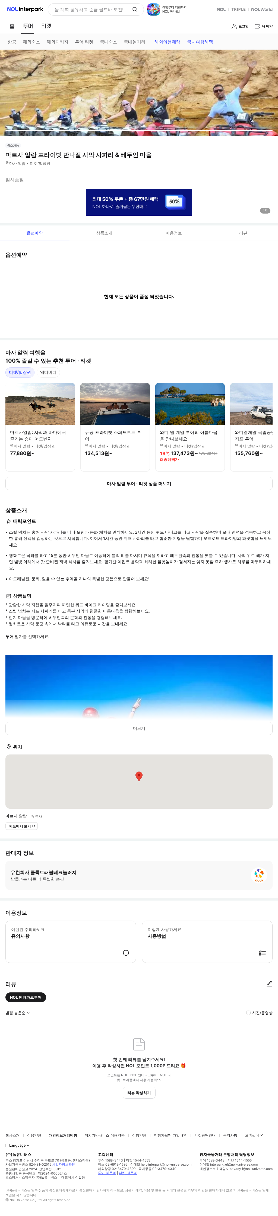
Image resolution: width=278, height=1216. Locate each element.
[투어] (27, 26)
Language (17, 1145)
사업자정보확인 (63, 1164)
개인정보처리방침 (63, 1135)
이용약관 (34, 1135)
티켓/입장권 (20, 372)
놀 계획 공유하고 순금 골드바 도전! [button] (89, 9)
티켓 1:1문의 (128, 1173)
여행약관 (139, 1135)
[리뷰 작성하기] (269, 984)
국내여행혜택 (200, 41)
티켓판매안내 (205, 1135)
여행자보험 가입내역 (170, 1135)
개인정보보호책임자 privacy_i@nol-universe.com (236, 1169)
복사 (38, 816)
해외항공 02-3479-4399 (116, 1169)
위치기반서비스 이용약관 (105, 1135)
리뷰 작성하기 (139, 1092)
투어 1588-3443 (110, 1160)
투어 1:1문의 (107, 1173)
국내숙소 (108, 41)
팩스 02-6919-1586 (112, 1164)
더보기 (139, 728)
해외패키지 (57, 41)
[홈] (12, 26)
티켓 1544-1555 (138, 1160)
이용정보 (174, 233)
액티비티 (48, 372)
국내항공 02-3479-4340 (157, 1169)
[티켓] (46, 26)
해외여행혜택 (167, 41)
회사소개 (12, 1135)
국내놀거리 (135, 41)
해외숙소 (31, 41)
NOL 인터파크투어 (26, 997)
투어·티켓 (84, 41)
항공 (12, 41)
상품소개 (104, 233)
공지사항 (230, 1135)
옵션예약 (35, 233)
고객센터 (252, 1135)
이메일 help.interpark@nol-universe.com (160, 1164)
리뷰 (243, 233)
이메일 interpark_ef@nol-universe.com (229, 1164)
